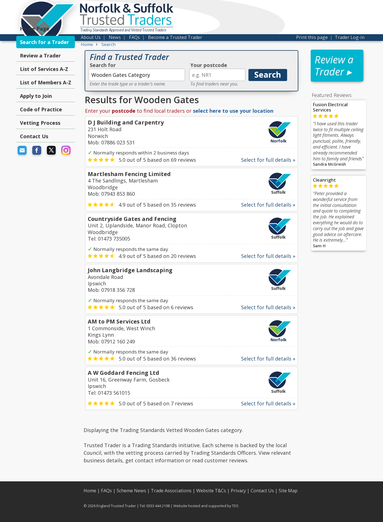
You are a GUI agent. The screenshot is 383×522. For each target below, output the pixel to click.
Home (90, 491)
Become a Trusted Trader (175, 37)
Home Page (34, 28)
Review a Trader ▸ (334, 65)
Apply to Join (36, 96)
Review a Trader (40, 55)
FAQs (134, 37)
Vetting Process (40, 122)
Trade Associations (171, 491)
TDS (235, 505)
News (115, 37)
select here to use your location (233, 110)
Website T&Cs (211, 491)
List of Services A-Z (44, 69)
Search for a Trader (44, 42)
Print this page (312, 37)
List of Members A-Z (45, 82)
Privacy (238, 491)
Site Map (288, 491)
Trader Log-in (349, 37)
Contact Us (34, 136)
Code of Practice (41, 109)
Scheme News (131, 491)
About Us (91, 37)
